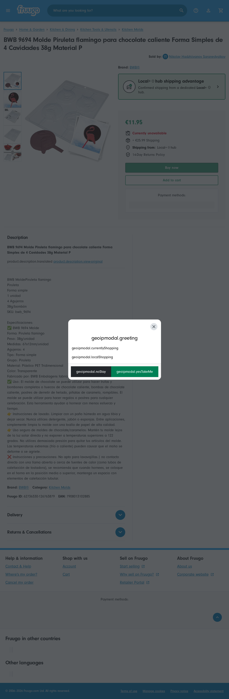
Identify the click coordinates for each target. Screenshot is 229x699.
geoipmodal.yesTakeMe (135, 372)
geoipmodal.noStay (91, 372)
